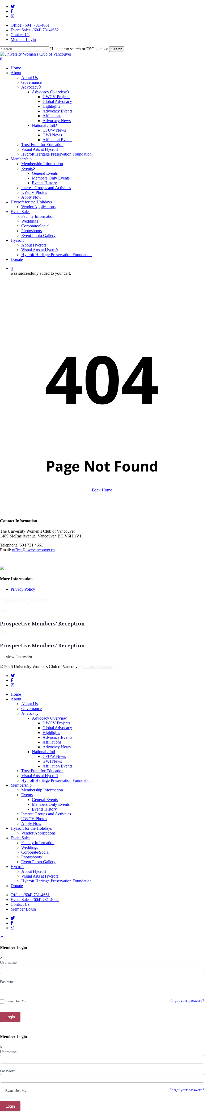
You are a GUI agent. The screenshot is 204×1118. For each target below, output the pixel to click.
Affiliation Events (57, 766)
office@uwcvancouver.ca (33, 550)
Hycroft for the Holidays (31, 828)
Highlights (51, 732)
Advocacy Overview (49, 718)
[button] (2, 937)
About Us (29, 704)
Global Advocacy (57, 727)
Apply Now (31, 823)
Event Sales (20, 838)
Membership (21, 785)
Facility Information (37, 842)
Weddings (29, 847)
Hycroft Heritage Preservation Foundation (56, 780)
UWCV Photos (34, 818)
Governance (31, 708)
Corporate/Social (35, 852)
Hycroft (17, 866)
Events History (44, 809)
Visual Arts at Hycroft (39, 775)
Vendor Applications (38, 833)
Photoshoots (31, 857)
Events (27, 794)
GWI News (52, 761)
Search (116, 49)
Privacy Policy (23, 589)
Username (8, 962)
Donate (17, 885)
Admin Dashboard (97, 666)
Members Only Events (51, 804)
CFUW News (54, 756)
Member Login (23, 39)
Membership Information (42, 790)
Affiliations (51, 742)
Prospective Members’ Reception (42, 623)
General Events (45, 799)
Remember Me (15, 1001)
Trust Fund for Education (42, 771)
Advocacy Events (57, 737)
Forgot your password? (186, 1001)
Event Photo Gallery (38, 862)
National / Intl (43, 751)
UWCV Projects (56, 723)
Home (16, 694)
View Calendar (19, 657)
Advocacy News (56, 747)
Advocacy (30, 713)
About (16, 699)
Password (8, 981)
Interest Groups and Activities (46, 814)
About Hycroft (33, 871)
